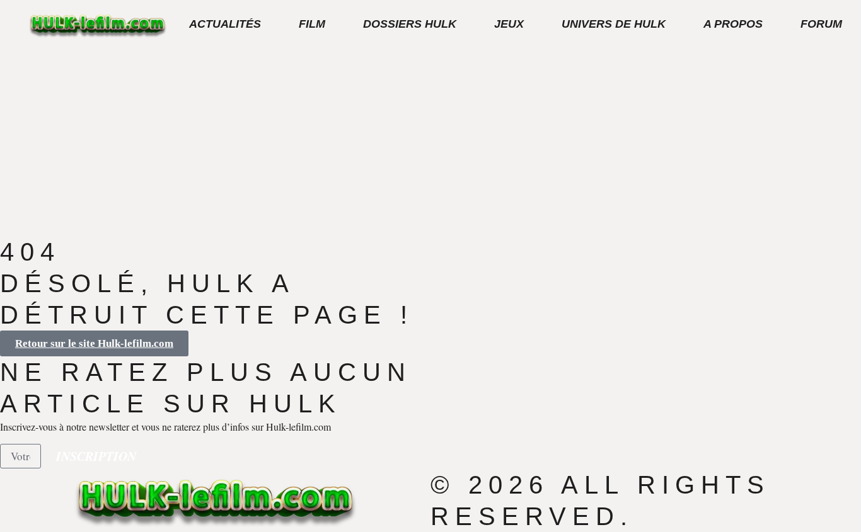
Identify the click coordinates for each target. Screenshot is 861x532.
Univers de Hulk (614, 24)
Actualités (225, 24)
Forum (821, 24)
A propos (733, 24)
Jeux (509, 24)
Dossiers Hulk (409, 24)
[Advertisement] (430, 142)
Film (312, 24)
